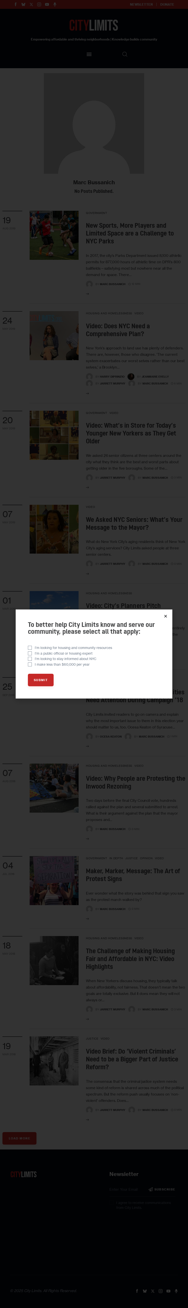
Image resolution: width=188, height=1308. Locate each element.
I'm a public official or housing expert (64, 653)
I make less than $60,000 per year (62, 664)
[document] (94, 654)
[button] (165, 616)
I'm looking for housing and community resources (73, 648)
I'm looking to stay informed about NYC (65, 659)
